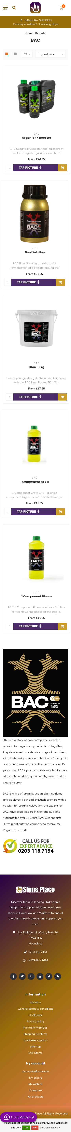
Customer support (35, 1040)
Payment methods (35, 1027)
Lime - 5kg (36, 367)
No (34, 1127)
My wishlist (35, 1084)
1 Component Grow (34, 482)
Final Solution (34, 252)
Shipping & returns (35, 1034)
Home (29, 33)
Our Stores (36, 1053)
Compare (35, 1090)
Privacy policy (35, 1021)
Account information (35, 1071)
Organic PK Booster (36, 138)
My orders (35, 1077)
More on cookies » (49, 1127)
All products (35, 1096)
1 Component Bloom (36, 596)
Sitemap (35, 1046)
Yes (26, 1127)
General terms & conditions (35, 1008)
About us (35, 1002)
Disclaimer (35, 1015)
